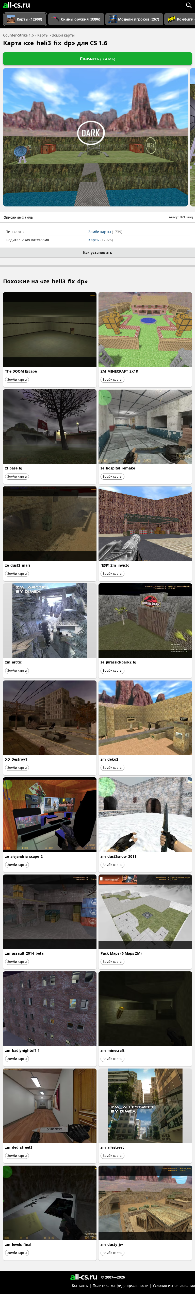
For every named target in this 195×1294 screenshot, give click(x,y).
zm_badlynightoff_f (22, 1050)
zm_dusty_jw (112, 1244)
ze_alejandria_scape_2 (24, 856)
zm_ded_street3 (18, 1147)
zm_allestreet (112, 1147)
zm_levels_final (18, 1244)
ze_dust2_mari (17, 565)
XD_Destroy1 (16, 759)
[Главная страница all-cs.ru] (16, 5)
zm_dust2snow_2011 (118, 856)
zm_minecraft (112, 1050)
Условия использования (174, 1285)
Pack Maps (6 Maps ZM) (121, 953)
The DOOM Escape (21, 371)
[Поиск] (188, 5)
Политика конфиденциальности (121, 1285)
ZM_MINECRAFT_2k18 (119, 371)
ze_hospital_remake (118, 468)
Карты (100, 239)
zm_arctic (13, 662)
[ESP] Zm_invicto (115, 565)
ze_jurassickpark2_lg (118, 662)
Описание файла (18, 217)
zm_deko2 (109, 759)
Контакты (80, 1285)
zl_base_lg (13, 468)
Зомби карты (105, 231)
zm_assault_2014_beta (24, 953)
